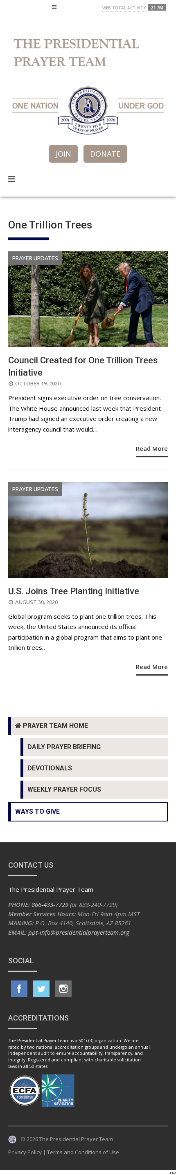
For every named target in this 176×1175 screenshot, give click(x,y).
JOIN (63, 154)
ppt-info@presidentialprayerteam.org (78, 932)
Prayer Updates (35, 258)
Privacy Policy (25, 1152)
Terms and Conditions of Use (83, 1152)
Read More (152, 448)
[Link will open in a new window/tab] (19, 988)
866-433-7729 (50, 904)
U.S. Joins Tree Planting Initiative (73, 591)
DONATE (105, 154)
